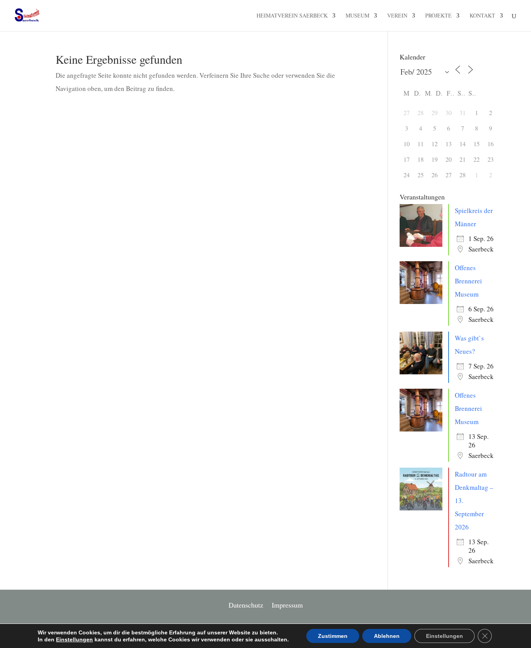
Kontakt (482, 16)
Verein (397, 16)
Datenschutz (246, 606)
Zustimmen (333, 636)
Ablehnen (387, 636)
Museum (357, 16)
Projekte (438, 16)
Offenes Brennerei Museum (468, 281)
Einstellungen (74, 639)
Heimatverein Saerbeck (292, 16)
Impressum (287, 606)
